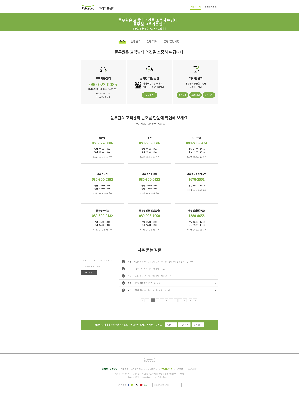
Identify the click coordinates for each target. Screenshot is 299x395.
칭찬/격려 (152, 41)
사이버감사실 (152, 369)
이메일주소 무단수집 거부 (132, 369)
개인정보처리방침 (109, 369)
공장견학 (180, 369)
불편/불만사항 (171, 41)
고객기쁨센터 (167, 369)
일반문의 (136, 41)
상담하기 (149, 95)
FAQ (122, 41)
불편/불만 (209, 95)
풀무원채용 (192, 369)
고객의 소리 (195, 7)
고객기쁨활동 (211, 7)
